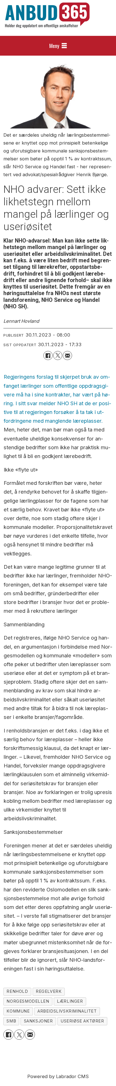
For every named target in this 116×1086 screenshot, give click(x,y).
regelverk (48, 991)
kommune (18, 1011)
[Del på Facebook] (47, 355)
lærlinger (70, 1001)
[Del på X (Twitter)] (57, 355)
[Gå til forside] (47, 15)
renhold (17, 991)
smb (11, 1021)
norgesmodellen (27, 1001)
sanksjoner (38, 1021)
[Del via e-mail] (67, 355)
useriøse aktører (82, 1021)
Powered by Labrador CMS (58, 1076)
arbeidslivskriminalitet (67, 1011)
